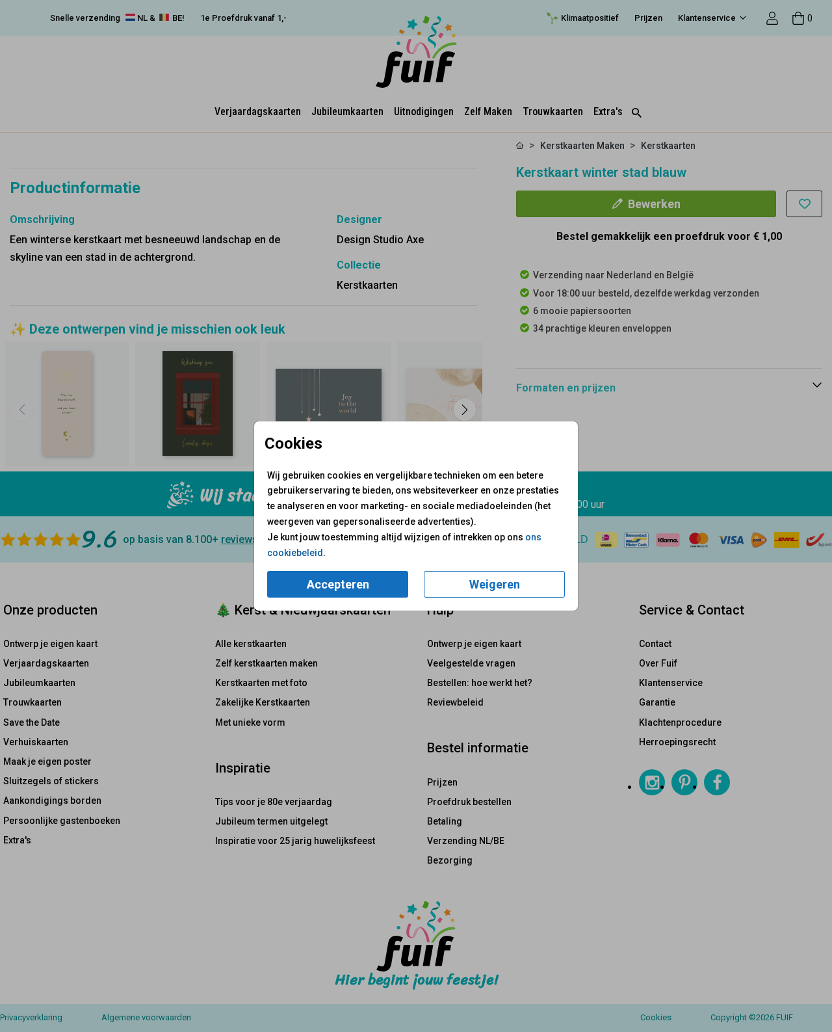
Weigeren (494, 584)
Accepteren (338, 584)
